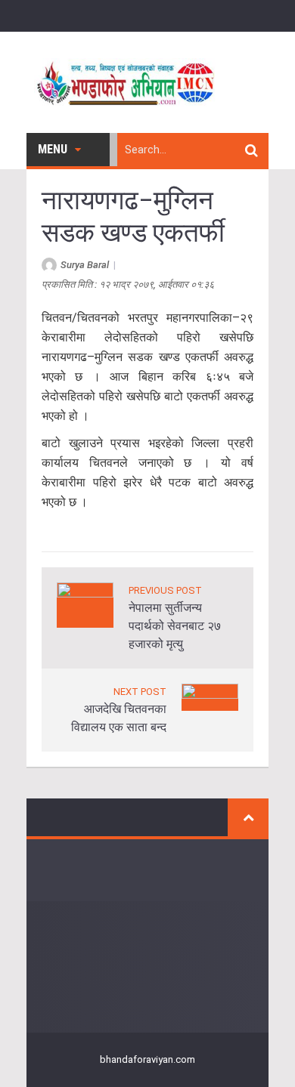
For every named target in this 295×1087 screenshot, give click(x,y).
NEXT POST (139, 691)
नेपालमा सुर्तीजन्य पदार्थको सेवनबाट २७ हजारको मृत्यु (175, 626)
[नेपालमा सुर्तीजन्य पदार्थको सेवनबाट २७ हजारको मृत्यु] (85, 604)
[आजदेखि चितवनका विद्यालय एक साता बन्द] (210, 696)
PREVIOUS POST (165, 590)
